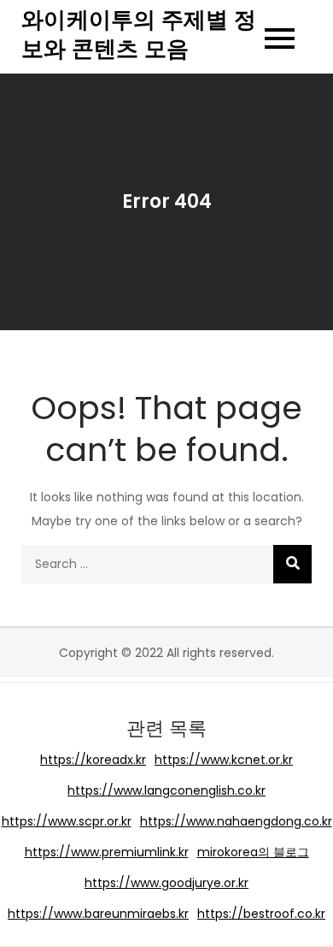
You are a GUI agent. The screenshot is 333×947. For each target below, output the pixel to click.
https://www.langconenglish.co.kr (166, 790)
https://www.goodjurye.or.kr (166, 882)
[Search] (292, 564)
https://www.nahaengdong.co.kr (236, 821)
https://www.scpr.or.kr (66, 821)
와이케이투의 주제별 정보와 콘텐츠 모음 (138, 34)
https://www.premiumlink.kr (107, 852)
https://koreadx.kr (93, 759)
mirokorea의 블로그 (253, 852)
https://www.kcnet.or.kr (224, 759)
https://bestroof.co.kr (261, 913)
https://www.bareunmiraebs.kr (98, 913)
